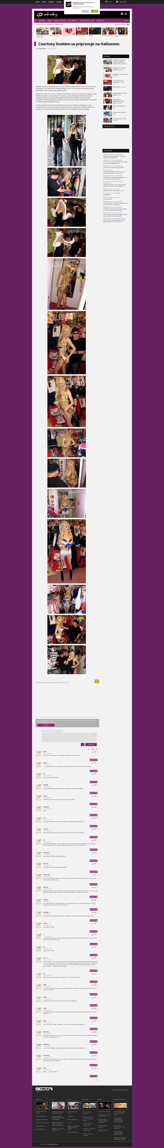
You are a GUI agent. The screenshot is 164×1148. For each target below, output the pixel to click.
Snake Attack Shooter (41, 1116)
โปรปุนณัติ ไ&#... (107, 195)
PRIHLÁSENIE (123, 2)
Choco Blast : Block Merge (42, 1123)
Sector (37, 2)
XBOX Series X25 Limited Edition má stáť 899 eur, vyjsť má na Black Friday (58, 1124)
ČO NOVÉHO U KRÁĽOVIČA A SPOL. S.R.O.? (119, 101)
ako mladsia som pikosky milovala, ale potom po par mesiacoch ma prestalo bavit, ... (115, 209)
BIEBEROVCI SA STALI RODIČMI (112, 155)
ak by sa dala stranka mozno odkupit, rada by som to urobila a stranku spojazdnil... (115, 215)
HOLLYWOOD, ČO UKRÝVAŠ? (118, 81)
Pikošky (59, 2)
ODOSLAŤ (91, 744)
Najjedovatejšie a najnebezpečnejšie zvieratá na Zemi (118, 1133)
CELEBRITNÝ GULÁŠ (87, 21)
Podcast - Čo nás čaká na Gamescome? (58, 1129)
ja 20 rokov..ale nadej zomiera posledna (113, 167)
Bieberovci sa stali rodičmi (54, 35)
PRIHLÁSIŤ (46, 725)
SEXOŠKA (43, 24)
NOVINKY (41, 21)
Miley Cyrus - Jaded (103, 1130)
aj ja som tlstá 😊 (107, 199)
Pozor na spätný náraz (73, 1132)
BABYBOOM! (116, 87)
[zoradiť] (96, 749)
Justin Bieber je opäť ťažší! (107, 35)
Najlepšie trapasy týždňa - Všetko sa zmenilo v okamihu (74, 1127)
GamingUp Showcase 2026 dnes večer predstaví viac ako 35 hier (58, 1118)
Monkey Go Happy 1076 (42, 1119)
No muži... (70, 1123)
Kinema (44, 2)
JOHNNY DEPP (59, 24)
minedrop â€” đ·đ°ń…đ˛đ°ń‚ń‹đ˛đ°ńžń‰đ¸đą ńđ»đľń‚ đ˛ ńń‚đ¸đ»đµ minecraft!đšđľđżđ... (114, 185)
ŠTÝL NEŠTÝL (72, 21)
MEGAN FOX (50, 24)
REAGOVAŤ (93, 760)
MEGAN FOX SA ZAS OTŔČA (111, 189)
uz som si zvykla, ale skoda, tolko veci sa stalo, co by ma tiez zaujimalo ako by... (115, 162)
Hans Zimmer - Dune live (104, 1111)
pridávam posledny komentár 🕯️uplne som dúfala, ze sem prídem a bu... (114, 157)
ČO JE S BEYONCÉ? (118, 106)
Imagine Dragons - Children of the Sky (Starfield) (103, 1121)
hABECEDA (100, 21)
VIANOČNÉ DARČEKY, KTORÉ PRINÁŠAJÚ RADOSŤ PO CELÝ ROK (119, 62)
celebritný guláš (49, 682)
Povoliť (95, 11)
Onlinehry (51, 2)
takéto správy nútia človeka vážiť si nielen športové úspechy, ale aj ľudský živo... (114, 220)
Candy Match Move (40, 1126)
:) (82, 744)
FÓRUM (126, 21)
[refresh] (92, 749)
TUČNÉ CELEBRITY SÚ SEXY (111, 197)
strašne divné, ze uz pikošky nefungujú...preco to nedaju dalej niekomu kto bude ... (115, 178)
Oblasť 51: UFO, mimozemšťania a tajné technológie (119, 1127)
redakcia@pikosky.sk (53, 1144)
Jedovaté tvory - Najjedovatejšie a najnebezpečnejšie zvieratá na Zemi (118, 1120)
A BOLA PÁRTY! (107, 170)
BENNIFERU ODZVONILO (120, 74)
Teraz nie (85, 11)
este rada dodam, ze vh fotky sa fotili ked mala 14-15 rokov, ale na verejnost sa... (115, 204)
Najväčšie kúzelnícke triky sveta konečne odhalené (120, 1138)
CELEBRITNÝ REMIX (119, 112)
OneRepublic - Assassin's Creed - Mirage (105, 1115)
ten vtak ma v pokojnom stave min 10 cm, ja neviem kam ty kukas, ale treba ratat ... (114, 172)
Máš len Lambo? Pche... (73, 1119)
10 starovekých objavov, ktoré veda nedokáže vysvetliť (120, 1113)
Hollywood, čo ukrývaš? (80, 35)
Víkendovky (70, 1116)
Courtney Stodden (59, 682)
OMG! (49, 21)
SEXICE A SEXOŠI (59, 21)
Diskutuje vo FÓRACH (120, 24)
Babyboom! (91, 35)
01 (89, 749)
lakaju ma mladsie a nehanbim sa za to (113, 190)
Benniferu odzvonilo (67, 35)
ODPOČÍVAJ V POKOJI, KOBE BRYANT (114, 218)
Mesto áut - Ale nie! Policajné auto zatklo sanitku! (88, 1118)
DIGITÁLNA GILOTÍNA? (120, 119)
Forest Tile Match (40, 1129)
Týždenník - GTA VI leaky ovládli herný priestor (58, 1112)
